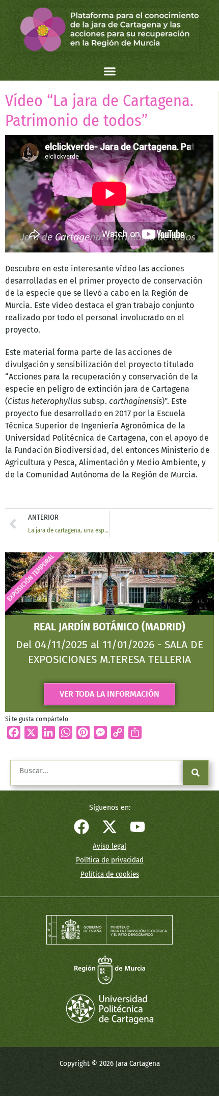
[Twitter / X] (109, 826)
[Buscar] (195, 772)
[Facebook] (81, 826)
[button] (109, 71)
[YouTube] (137, 826)
